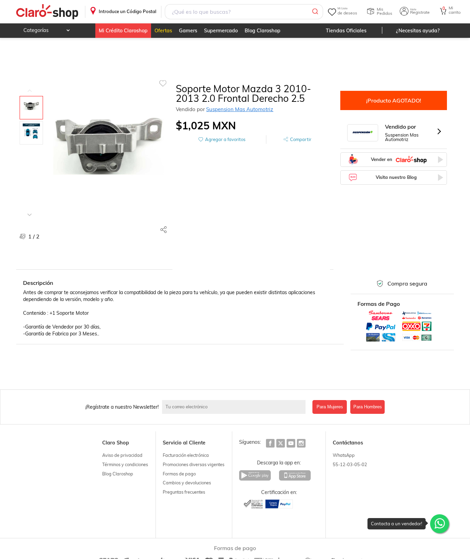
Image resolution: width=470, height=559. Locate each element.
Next (29, 209)
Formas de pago (179, 473)
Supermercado (221, 31)
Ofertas (163, 31)
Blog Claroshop (262, 31)
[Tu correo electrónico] (235, 407)
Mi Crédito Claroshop (123, 31)
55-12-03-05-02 (350, 464)
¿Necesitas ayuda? (418, 31)
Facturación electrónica (186, 455)
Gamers (188, 31)
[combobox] (244, 11)
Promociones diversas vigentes (193, 464)
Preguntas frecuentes (184, 492)
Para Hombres (367, 406)
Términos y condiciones (125, 464)
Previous (29, 85)
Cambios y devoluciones (187, 482)
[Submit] (315, 11)
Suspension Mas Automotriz (239, 109)
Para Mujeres (330, 406)
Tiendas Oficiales (346, 31)
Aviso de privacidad (122, 455)
